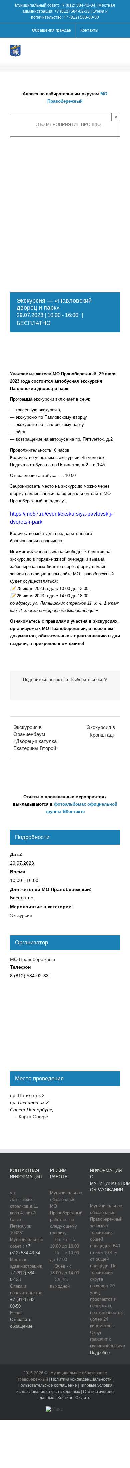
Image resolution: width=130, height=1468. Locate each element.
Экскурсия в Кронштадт (101, 730)
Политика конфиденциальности (82, 1379)
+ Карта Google (31, 1116)
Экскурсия (21, 915)
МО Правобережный (32, 959)
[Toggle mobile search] (105, 49)
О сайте (82, 1397)
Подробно (100, 1352)
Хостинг (64, 1397)
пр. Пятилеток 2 (27, 1095)
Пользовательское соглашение (48, 1385)
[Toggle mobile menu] (117, 49)
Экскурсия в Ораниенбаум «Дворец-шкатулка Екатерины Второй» (36, 737)
